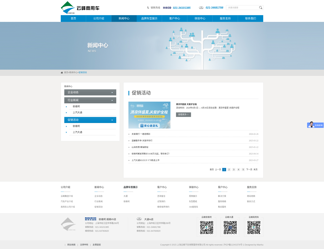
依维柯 (76, 106)
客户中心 (174, 18)
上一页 (218, 169)
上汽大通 (77, 112)
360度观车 (193, 207)
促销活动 (98, 207)
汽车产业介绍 (67, 201)
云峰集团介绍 (67, 196)
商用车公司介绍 (68, 207)
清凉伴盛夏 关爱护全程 (186, 104)
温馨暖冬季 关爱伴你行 (142, 141)
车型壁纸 (193, 201)
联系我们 (250, 18)
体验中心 (200, 18)
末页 (255, 169)
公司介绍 (98, 18)
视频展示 (193, 196)
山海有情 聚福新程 (140, 147)
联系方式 (251, 201)
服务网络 (222, 201)
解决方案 (222, 196)
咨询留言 (161, 196)
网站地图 (251, 196)
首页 (73, 18)
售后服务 (222, 207)
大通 (126, 196)
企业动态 (98, 196)
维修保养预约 (163, 207)
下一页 (249, 169)
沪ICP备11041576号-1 (233, 245)
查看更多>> (183, 114)
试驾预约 (161, 201)
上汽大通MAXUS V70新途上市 (145, 160)
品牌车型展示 (149, 18)
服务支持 (225, 18)
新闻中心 (124, 18)
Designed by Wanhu (254, 245)
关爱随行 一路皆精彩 (141, 134)
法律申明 (84, 245)
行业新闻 (98, 201)
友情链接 (97, 245)
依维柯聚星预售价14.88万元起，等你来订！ (151, 154)
